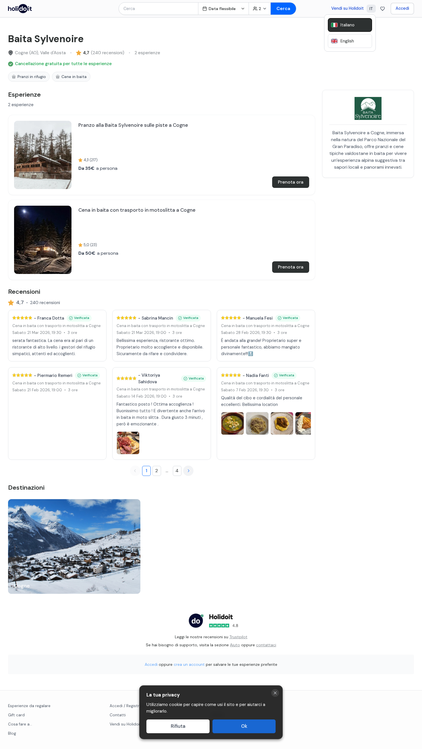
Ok (244, 726)
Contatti (118, 715)
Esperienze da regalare (29, 705)
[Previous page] (135, 471)
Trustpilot (238, 636)
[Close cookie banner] (275, 693)
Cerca (283, 8)
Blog (12, 733)
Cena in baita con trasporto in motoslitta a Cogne (56, 325)
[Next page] (188, 471)
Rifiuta (178, 726)
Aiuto (235, 644)
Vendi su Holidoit (347, 8)
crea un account (189, 664)
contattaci (266, 644)
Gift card (16, 715)
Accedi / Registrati (127, 705)
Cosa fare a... (20, 724)
